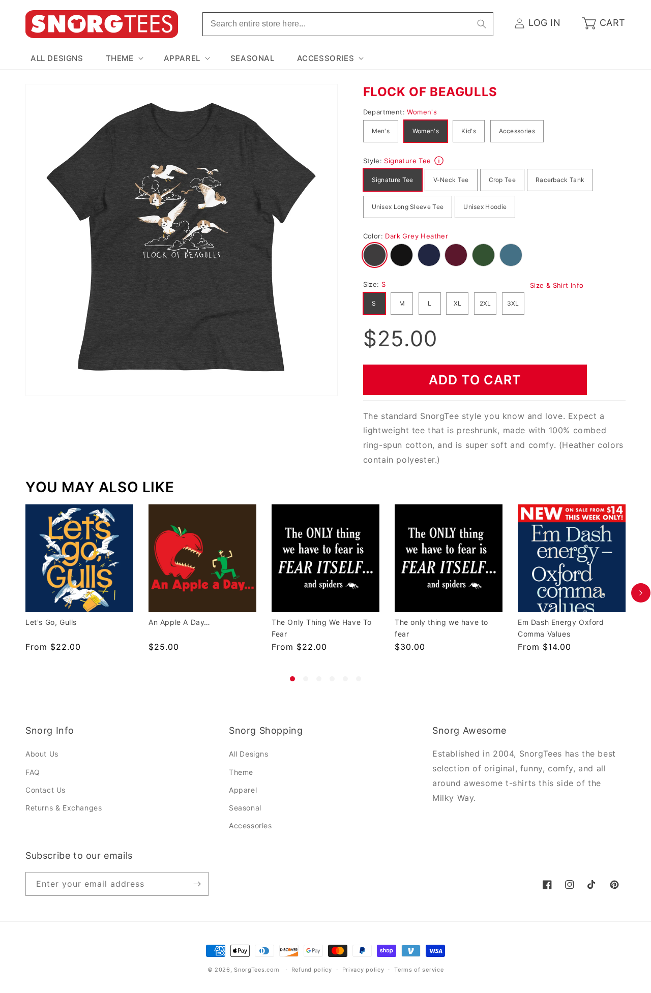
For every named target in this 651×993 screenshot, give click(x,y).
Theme (241, 772)
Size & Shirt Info (557, 285)
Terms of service (418, 969)
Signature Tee (392, 180)
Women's (425, 131)
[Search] (481, 24)
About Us (41, 753)
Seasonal (245, 807)
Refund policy (311, 969)
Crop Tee (502, 180)
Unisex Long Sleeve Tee (408, 206)
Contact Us (45, 790)
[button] (123, 58)
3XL (513, 303)
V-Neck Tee (451, 180)
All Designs (249, 753)
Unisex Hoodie (485, 206)
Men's (381, 131)
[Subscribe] (197, 884)
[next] (640, 592)
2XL (485, 303)
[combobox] (348, 24)
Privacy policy (363, 969)
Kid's (468, 131)
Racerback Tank (560, 180)
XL (458, 303)
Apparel (243, 790)
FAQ (32, 772)
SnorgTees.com (256, 969)
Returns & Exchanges (63, 807)
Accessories (517, 131)
